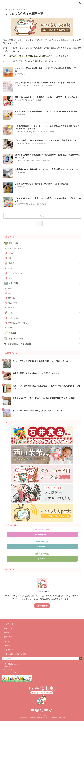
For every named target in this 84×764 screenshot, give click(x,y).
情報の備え (11, 298)
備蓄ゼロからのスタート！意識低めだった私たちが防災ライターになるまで (46, 97)
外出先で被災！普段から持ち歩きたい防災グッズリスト (36, 373)
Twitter (42, 547)
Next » (42, 216)
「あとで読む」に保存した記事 (19, 344)
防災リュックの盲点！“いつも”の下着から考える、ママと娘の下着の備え (45, 82)
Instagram (42, 535)
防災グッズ (13, 243)
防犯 (49, 161)
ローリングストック (39, 132)
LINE (42, 559)
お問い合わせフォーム (10, 667)
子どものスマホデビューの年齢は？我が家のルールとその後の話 (41, 184)
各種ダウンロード (16, 339)
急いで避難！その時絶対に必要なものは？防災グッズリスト (38, 410)
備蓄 (39, 100)
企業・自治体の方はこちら (12, 664)
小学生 (43, 161)
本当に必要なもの (14, 248)
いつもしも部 (33, 143)
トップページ (9, 624)
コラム (42, 86)
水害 (9, 293)
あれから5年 (32, 100)
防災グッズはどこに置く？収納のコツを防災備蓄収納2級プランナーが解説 (44, 398)
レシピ (9, 278)
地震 (9, 289)
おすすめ (10, 253)
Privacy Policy (48, 717)
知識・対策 (13, 283)
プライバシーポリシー (10, 672)
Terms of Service (58, 717)
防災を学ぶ (11, 307)
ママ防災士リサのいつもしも (18, 323)
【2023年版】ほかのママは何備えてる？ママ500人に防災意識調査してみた (47, 140)
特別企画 (49, 86)
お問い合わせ (42, 605)
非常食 (11, 263)
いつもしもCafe (13, 318)
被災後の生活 (12, 303)
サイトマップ (7, 669)
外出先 (38, 161)
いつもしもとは (8, 661)
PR (30, 132)
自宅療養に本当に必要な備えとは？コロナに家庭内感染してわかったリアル (46, 169)
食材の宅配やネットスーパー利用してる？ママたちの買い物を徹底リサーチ (46, 111)
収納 (9, 258)
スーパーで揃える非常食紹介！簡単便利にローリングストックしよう (41, 361)
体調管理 (51, 132)
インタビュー (34, 86)
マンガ (9, 327)
